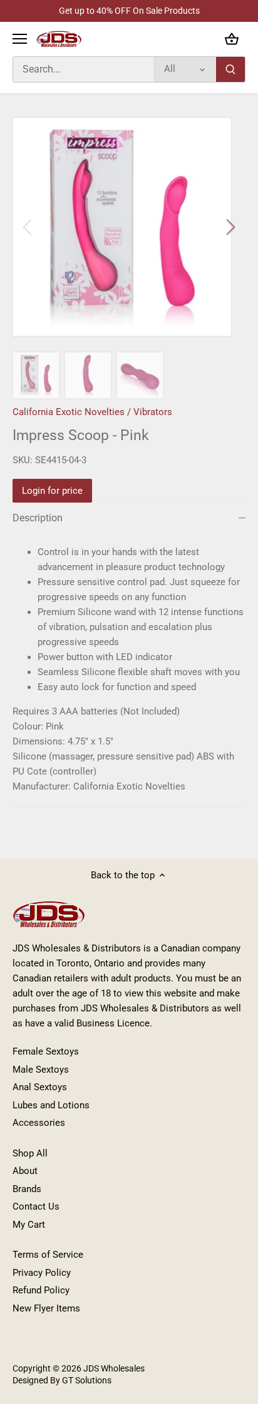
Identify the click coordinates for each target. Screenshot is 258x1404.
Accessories (39, 1122)
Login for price (52, 490)
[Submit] (230, 69)
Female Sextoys (46, 1051)
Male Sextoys (41, 1069)
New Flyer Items (46, 1308)
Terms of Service (48, 1254)
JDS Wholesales (114, 1368)
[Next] (229, 227)
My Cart (29, 1224)
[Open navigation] (20, 39)
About (25, 1170)
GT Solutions (85, 1380)
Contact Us (36, 1206)
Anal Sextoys (40, 1087)
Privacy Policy (42, 1272)
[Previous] (28, 227)
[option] (129, 227)
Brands (27, 1189)
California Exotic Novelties (69, 412)
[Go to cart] (231, 39)
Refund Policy (41, 1290)
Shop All (30, 1153)
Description (38, 518)
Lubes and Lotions (51, 1105)
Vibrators (152, 412)
